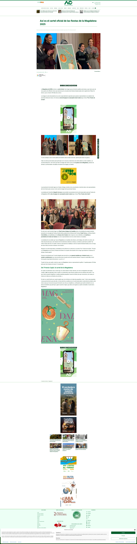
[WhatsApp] (87, 520)
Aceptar (123, 532)
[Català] (41, 2)
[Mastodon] (70, 85)
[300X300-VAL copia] (68, 183)
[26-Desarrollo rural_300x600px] (68, 415)
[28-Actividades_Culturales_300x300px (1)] (68, 432)
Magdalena (50, 381)
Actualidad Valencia (73, 525)
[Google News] (60, 85)
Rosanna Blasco (97, 71)
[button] (134, 529)
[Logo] (68, 3)
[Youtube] (87, 522)
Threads (89, 527)
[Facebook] (65, 85)
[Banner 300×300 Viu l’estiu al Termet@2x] (68, 464)
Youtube (89, 522)
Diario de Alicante (72, 526)
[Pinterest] (76, 85)
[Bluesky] (71, 85)
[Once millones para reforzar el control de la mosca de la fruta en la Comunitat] (38, 11)
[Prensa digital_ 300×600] (68, 491)
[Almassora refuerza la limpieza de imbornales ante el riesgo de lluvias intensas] (59, 11)
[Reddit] (74, 85)
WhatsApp (89, 520)
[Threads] (87, 527)
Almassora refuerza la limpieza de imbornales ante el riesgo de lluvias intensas (68, 440)
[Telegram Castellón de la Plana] (68, 134)
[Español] (43, 2)
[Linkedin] (73, 85)
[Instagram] (64, 85)
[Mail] (87, 517)
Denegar (123, 535)
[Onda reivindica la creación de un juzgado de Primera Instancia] (81, 445)
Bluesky (89, 523)
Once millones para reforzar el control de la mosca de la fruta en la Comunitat (55, 440)
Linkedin (89, 515)
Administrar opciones (123, 538)
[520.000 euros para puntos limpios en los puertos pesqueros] (68, 445)
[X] (67, 85)
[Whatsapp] (62, 85)
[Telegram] (68, 85)
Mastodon (89, 525)
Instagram (89, 513)
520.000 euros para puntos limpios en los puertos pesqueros (67, 449)
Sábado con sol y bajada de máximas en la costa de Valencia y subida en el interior (81, 440)
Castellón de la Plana (45, 381)
